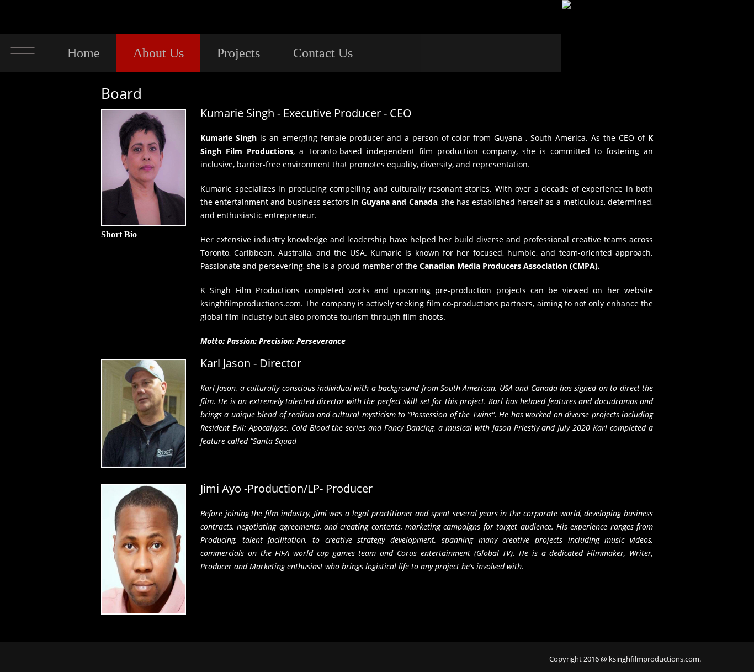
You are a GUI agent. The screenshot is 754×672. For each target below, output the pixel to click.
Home (83, 53)
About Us (158, 53)
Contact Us (323, 53)
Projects (238, 53)
